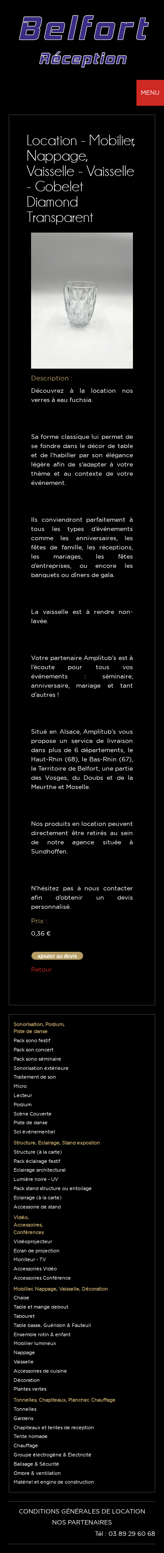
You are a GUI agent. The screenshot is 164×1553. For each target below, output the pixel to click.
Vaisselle (24, 1362)
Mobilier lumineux (35, 1343)
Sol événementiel (34, 1132)
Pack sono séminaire (37, 1059)
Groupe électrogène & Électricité (52, 1455)
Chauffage (26, 1445)
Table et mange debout (41, 1307)
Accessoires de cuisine (40, 1371)
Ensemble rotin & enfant (42, 1334)
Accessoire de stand (37, 1207)
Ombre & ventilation (37, 1473)
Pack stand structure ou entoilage (53, 1188)
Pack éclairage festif (37, 1161)
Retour (41, 969)
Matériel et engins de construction (54, 1482)
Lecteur (23, 1095)
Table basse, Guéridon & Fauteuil (52, 1325)
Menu (150, 93)
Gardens (23, 1418)
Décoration (27, 1380)
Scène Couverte (33, 1114)
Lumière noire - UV (36, 1179)
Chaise (21, 1298)
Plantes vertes (30, 1389)
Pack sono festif (32, 1040)
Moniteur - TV (30, 1259)
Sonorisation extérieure (41, 1068)
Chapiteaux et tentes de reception (54, 1427)
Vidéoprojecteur (33, 1241)
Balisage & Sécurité (36, 1464)
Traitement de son (35, 1077)
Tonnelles (25, 1409)
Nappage (24, 1352)
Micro (20, 1086)
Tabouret (24, 1316)
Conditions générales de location (82, 1511)
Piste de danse (31, 1122)
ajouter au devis (57, 956)
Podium (22, 1104)
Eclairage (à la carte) (38, 1197)
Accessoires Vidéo (35, 1269)
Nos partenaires (82, 1522)
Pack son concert (33, 1050)
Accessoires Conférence (42, 1278)
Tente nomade (31, 1436)
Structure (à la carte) (38, 1152)
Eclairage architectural (40, 1170)
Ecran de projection (36, 1251)
